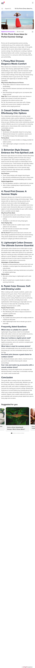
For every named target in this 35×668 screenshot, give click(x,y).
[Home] (2, 8)
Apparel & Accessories (8, 9)
